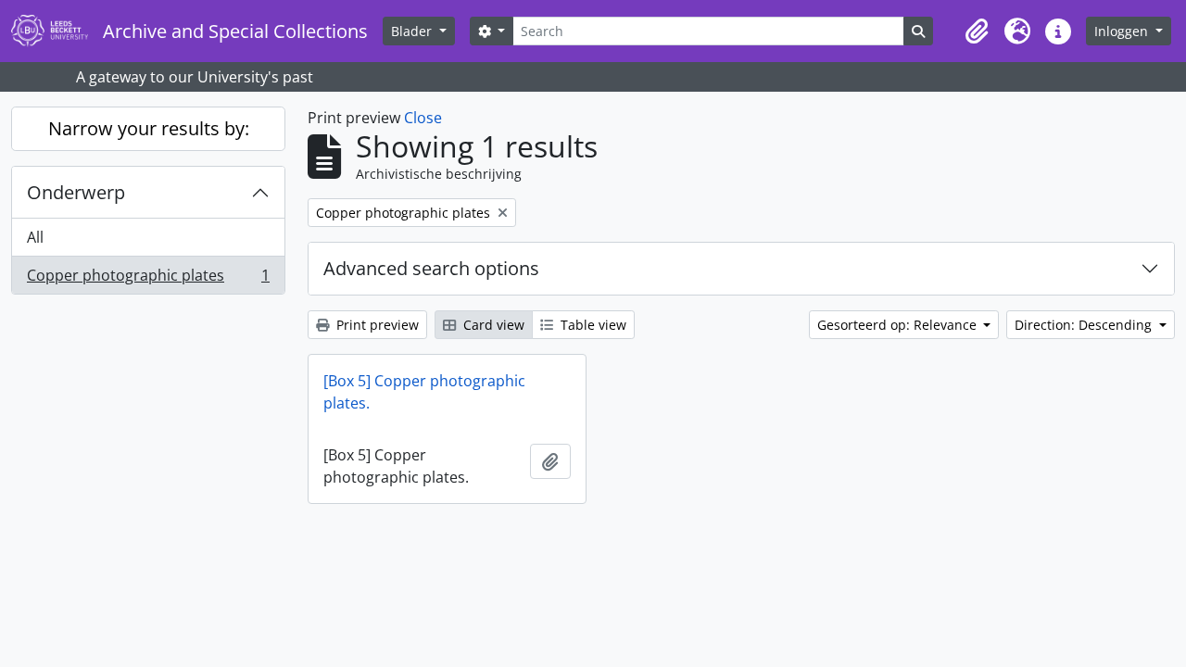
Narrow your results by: (148, 128)
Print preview (376, 325)
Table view (591, 325)
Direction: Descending (1085, 325)
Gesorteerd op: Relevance (898, 325)
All (35, 237)
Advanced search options (431, 268)
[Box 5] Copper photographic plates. (424, 392)
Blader (413, 31)
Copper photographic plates (148, 279)
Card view (492, 325)
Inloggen (1123, 31)
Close (423, 117)
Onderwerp (76, 192)
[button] (976, 31)
